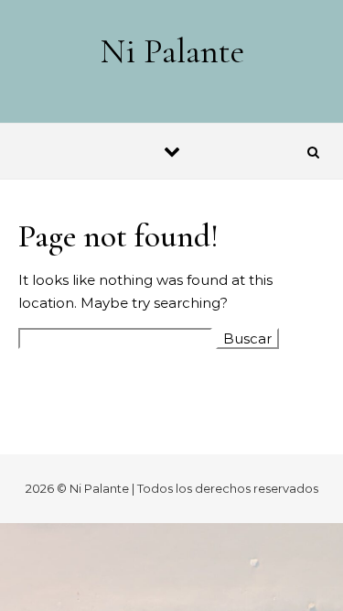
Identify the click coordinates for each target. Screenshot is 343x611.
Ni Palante (172, 51)
